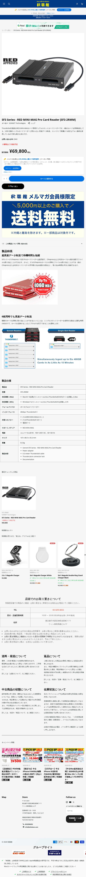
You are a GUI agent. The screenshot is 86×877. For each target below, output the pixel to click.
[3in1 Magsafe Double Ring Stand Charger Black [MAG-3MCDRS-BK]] (71, 555)
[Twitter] (73, 802)
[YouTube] (70, 802)
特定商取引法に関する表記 (62, 874)
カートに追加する (46, 179)
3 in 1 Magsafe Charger (10, 575)
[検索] (9, 4)
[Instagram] (67, 802)
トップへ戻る (6, 30)
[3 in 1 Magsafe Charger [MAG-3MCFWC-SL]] (15, 555)
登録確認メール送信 (75, 819)
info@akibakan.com (31, 827)
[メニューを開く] (4, 4)
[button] (7, 177)
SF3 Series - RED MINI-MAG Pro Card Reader (18, 518)
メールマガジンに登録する (74, 806)
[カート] (82, 4)
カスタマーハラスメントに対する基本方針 (32, 874)
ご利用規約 (41, 871)
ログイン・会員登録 (64, 10)
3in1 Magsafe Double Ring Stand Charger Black (70, 576)
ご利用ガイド (26, 871)
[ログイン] (77, 4)
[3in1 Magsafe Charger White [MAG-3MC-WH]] (43, 555)
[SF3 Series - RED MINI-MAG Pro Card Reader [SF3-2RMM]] (19, 493)
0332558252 (29, 824)
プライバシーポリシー (59, 871)
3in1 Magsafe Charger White (41, 575)
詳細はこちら (51, 13)
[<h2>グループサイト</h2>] (19, 852)
